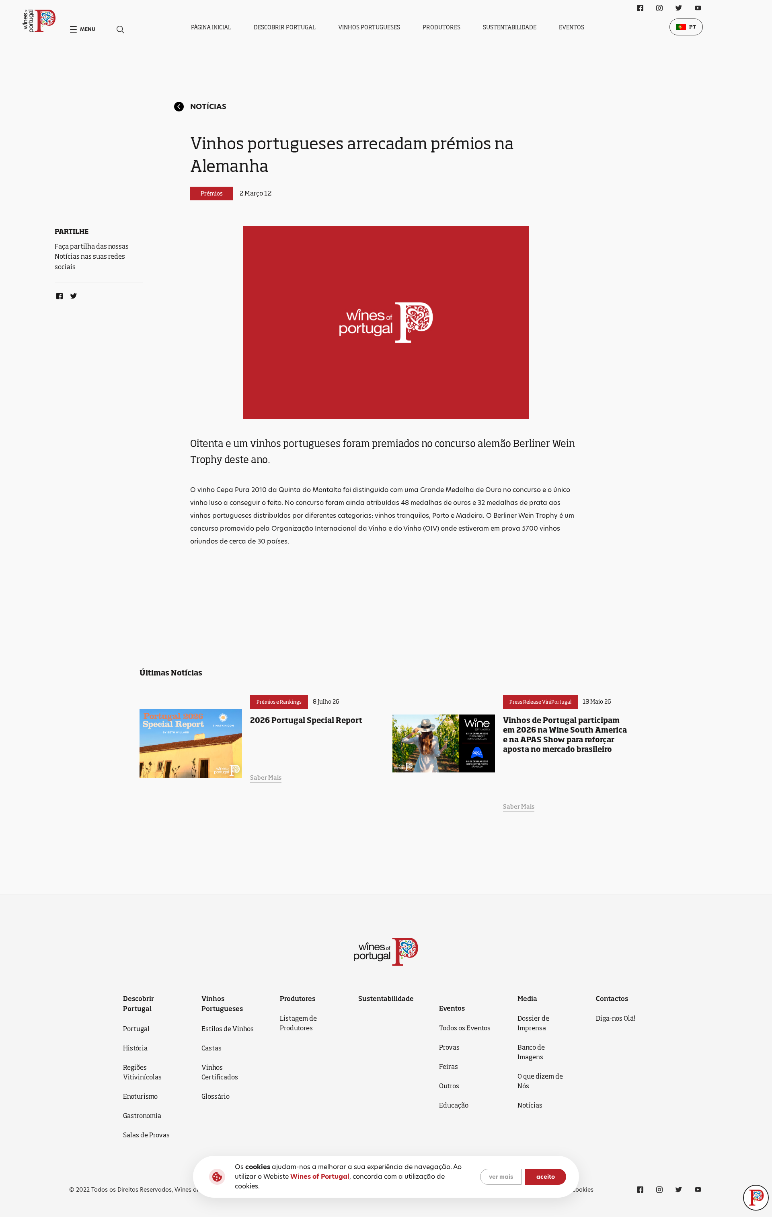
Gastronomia (142, 1116)
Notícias (208, 106)
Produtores (441, 27)
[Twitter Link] (72, 294)
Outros (449, 1086)
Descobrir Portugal (285, 27)
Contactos (612, 999)
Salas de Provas (146, 1135)
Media (527, 999)
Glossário (215, 1096)
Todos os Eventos (465, 1028)
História (135, 1048)
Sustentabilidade (509, 27)
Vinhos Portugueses (369, 27)
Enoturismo (140, 1096)
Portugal (136, 1029)
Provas (449, 1047)
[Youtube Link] (698, 8)
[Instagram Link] (659, 8)
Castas (211, 1048)
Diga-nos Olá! (615, 1018)
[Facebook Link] (58, 294)
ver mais (501, 1177)
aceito (545, 1177)
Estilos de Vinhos (227, 1029)
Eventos (571, 27)
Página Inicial (211, 27)
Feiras (448, 1067)
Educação (453, 1105)
